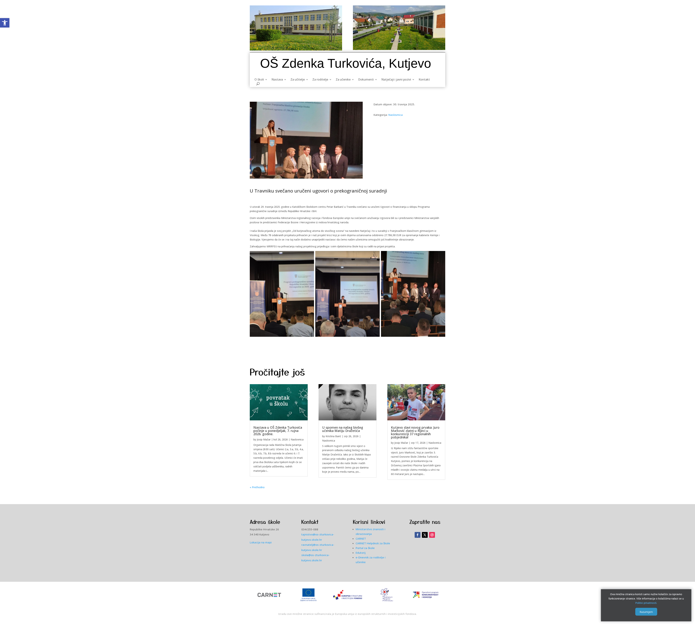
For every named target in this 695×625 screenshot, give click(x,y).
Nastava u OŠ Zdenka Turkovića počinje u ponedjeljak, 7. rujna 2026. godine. (277, 430)
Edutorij (361, 552)
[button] (4, 23)
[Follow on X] (425, 535)
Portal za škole (365, 548)
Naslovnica (395, 115)
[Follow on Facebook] (417, 535)
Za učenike (343, 79)
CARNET (361, 538)
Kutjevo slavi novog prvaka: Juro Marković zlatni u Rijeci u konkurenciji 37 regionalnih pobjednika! (415, 432)
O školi (259, 79)
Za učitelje (297, 79)
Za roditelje (320, 79)
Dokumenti (366, 79)
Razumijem (646, 611)
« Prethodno (257, 487)
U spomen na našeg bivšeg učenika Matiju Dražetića (342, 429)
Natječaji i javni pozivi (396, 79)
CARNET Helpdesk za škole (373, 543)
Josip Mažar (264, 439)
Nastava (277, 79)
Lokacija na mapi (261, 542)
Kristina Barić (333, 436)
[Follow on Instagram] (432, 535)
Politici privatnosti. (646, 602)
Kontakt (424, 79)
